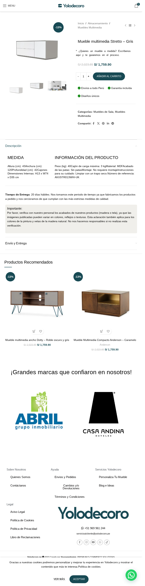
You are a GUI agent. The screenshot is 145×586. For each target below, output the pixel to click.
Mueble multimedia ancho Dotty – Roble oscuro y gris (37, 339)
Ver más (60, 579)
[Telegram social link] (112, 123)
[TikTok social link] (107, 542)
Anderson (105, 344)
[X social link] (98, 123)
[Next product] (134, 25)
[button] (34, 331)
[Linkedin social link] (108, 123)
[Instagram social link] (86, 542)
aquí (78, 55)
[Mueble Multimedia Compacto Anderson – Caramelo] (105, 303)
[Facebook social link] (93, 123)
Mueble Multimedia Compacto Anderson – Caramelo (105, 339)
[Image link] (93, 512)
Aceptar (79, 579)
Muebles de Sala (103, 111)
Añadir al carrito (109, 76)
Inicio (81, 23)
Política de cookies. (89, 566)
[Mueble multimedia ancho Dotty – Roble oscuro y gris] (37, 303)
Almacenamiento (98, 23)
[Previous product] (125, 25)
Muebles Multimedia (90, 27)
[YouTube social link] (93, 542)
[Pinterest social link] (103, 123)
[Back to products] (130, 25)
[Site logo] (71, 5)
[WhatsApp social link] (100, 542)
